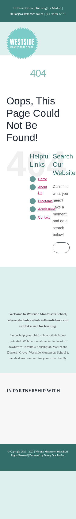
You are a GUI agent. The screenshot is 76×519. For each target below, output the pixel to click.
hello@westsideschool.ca (26, 13)
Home (42, 179)
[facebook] (31, 463)
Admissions (47, 209)
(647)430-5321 (56, 13)
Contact (44, 217)
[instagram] (44, 463)
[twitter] (38, 463)
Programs (45, 201)
